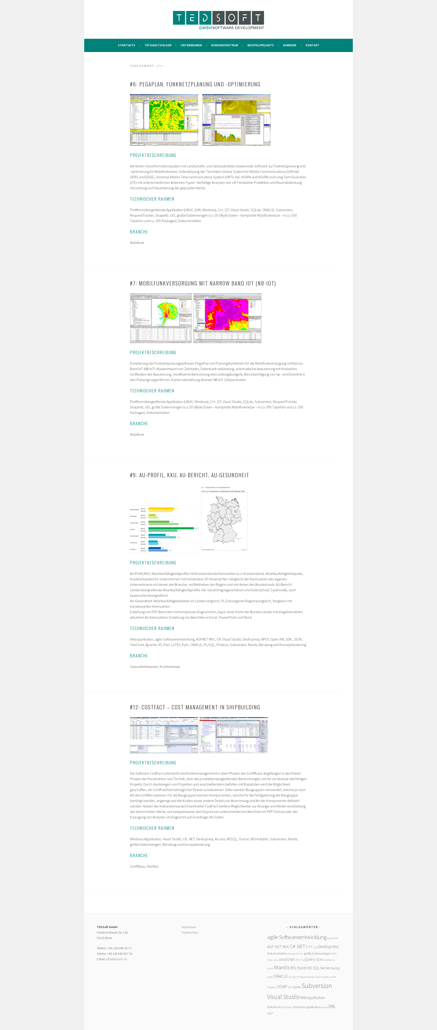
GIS (298, 953)
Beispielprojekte (260, 45)
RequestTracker (307, 977)
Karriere (289, 45)
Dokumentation (277, 953)
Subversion (317, 985)
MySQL (335, 968)
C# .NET (297, 946)
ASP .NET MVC (278, 946)
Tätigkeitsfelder (158, 45)
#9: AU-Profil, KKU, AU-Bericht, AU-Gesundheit (189, 475)
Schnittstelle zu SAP (326, 977)
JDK (297, 959)
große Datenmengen (317, 953)
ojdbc (270, 977)
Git (301, 953)
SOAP (282, 986)
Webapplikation (312, 997)
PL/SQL (292, 977)
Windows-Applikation (307, 1007)
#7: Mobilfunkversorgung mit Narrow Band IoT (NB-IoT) (203, 283)
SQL (290, 987)
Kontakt (312, 45)
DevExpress (328, 946)
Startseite (126, 45)
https (270, 959)
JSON (319, 959)
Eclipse (291, 953)
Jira (302, 959)
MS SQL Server (318, 967)
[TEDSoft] (218, 28)
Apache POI (332, 938)
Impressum (189, 927)
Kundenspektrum (224, 45)
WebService (275, 1007)
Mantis (282, 967)
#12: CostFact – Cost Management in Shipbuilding (195, 707)
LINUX (270, 968)
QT (298, 977)
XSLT (270, 1013)
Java (275, 959)
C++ (309, 946)
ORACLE (280, 976)
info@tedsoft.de (116, 959)
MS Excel (298, 967)
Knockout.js (329, 959)
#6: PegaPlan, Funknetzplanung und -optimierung (195, 84)
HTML (334, 953)
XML (332, 1006)
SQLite (296, 987)
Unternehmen (191, 45)
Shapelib (271, 987)
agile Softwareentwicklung (296, 937)
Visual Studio (283, 997)
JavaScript (287, 959)
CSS (315, 947)
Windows (287, 1007)
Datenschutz (190, 932)
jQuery (310, 959)
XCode (324, 1007)
